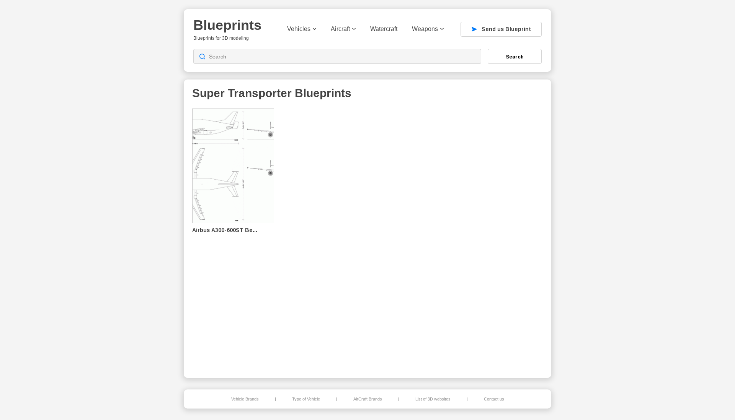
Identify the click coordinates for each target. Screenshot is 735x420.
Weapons (425, 29)
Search (515, 57)
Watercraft (383, 29)
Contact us (494, 399)
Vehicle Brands (245, 399)
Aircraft (340, 29)
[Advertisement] (503, 237)
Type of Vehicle (306, 399)
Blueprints (227, 25)
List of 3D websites (433, 399)
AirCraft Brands (367, 399)
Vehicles (298, 29)
